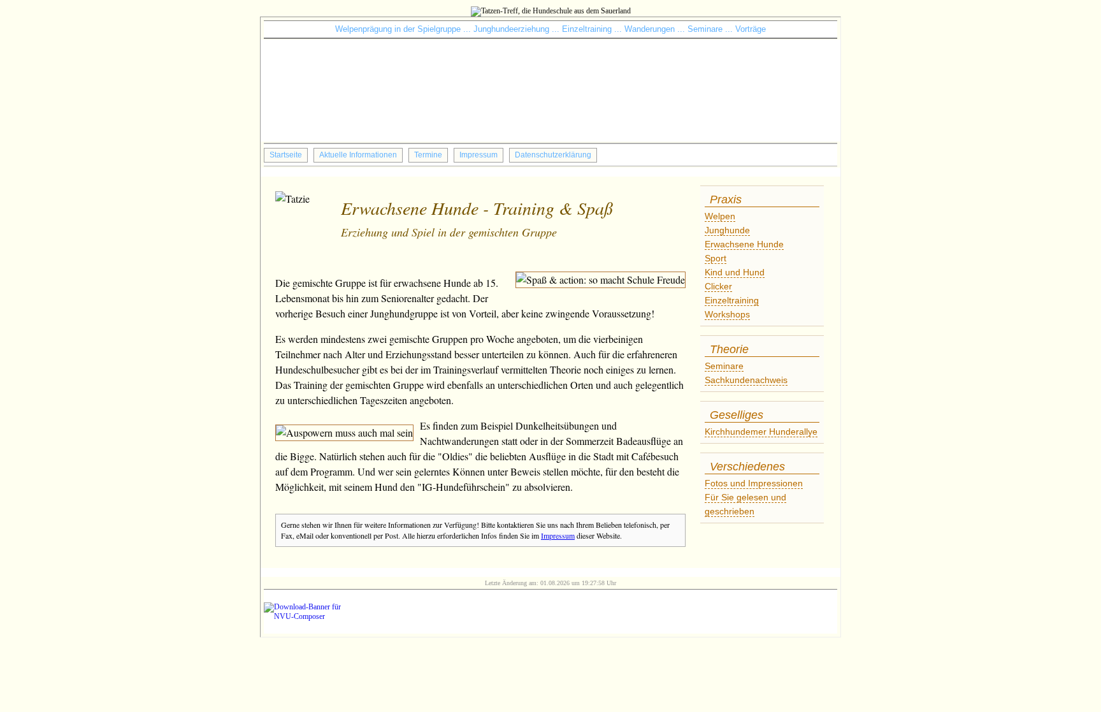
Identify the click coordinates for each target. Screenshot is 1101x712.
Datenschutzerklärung (553, 154)
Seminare (724, 366)
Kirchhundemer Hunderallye (761, 431)
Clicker (718, 286)
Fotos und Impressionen (754, 483)
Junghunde (727, 230)
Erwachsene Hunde (744, 244)
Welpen (720, 216)
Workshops (727, 314)
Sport (715, 258)
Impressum (478, 154)
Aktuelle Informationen (358, 154)
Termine (428, 154)
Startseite (286, 154)
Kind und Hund (735, 272)
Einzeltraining (732, 300)
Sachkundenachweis (746, 380)
